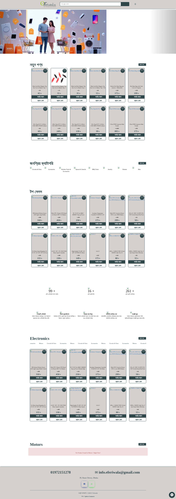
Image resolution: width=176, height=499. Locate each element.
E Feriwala (94, 493)
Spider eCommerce (90, 496)
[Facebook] (84, 484)
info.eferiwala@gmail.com (119, 472)
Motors (34, 343)
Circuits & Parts (44, 343)
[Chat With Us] (172, 495)
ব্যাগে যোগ (40, 101)
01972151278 (60, 472)
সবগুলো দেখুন (142, 64)
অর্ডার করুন (40, 97)
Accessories (56, 343)
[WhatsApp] (92, 484)
